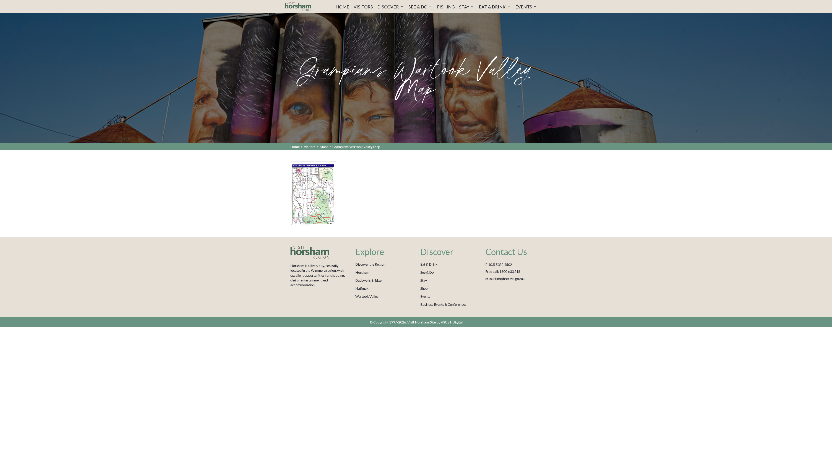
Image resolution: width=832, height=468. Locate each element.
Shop (424, 288)
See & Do (427, 272)
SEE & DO (418, 6)
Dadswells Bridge (368, 280)
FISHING (446, 6)
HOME (342, 6)
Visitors (309, 147)
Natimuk (362, 288)
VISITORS (363, 6)
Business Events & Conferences (443, 304)
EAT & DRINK (493, 6)
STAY (464, 6)
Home (295, 147)
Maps (324, 147)
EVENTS (524, 6)
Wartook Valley (367, 296)
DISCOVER (388, 6)
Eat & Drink (428, 264)
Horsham (362, 272)
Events (425, 296)
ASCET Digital (452, 322)
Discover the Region (370, 264)
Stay (423, 280)
